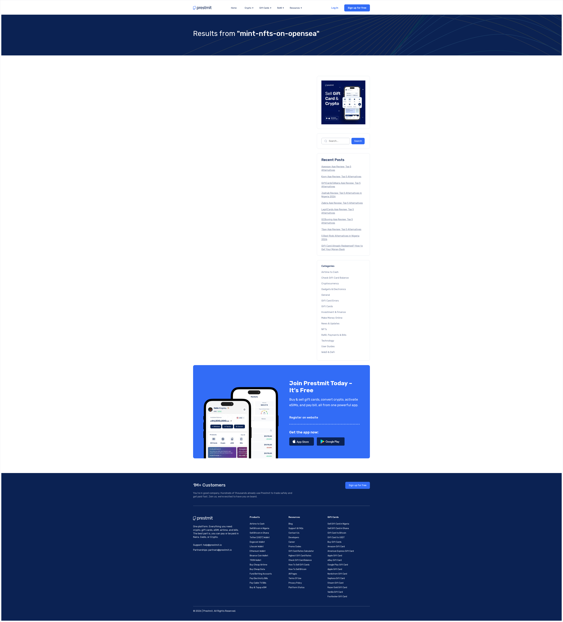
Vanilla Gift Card (335, 592)
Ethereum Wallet (258, 551)
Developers (294, 537)
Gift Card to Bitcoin (337, 533)
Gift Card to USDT (336, 537)
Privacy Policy (295, 583)
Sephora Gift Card (336, 578)
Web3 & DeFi (328, 352)
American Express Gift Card (341, 551)
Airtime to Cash (330, 272)
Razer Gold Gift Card (337, 587)
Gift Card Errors (330, 300)
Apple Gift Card (335, 555)
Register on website (303, 417)
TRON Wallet (255, 560)
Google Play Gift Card (338, 564)
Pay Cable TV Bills (258, 583)
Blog (291, 524)
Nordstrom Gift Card (337, 574)
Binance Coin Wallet (259, 555)
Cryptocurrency (330, 283)
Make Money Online (331, 317)
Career (292, 542)
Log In (334, 7)
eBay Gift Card (335, 560)
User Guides (328, 346)
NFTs (324, 329)
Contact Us (294, 533)
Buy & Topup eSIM (258, 587)
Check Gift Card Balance (335, 277)
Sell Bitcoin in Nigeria (259, 528)
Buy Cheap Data (257, 569)
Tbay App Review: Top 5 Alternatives (341, 229)
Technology (327, 340)
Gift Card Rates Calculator (301, 551)
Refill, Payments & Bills (333, 335)
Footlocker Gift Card (337, 596)
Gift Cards (327, 306)
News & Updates (330, 323)
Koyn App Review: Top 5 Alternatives (341, 176)
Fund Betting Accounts (261, 574)
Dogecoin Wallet (257, 542)
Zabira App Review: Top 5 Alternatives (342, 203)
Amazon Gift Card (336, 546)
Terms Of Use (295, 578)
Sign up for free (357, 7)
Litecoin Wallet (257, 546)
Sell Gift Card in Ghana (338, 528)
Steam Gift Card (335, 583)
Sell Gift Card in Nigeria (338, 524)
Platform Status (297, 587)
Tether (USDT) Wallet (260, 537)
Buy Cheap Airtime (258, 564)
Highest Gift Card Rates (300, 555)
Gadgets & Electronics (333, 289)
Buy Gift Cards (334, 542)
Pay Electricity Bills (259, 578)
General (325, 295)
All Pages (293, 574)
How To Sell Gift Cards (299, 564)
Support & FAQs (296, 528)
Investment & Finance (333, 312)
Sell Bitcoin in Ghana (259, 533)
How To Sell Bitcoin (297, 569)
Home (234, 8)
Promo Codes (295, 546)
